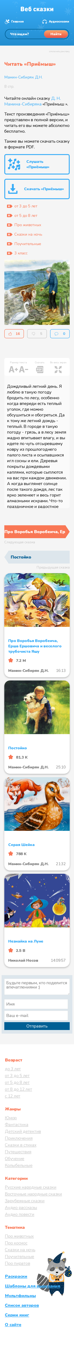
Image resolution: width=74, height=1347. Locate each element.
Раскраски (16, 1276)
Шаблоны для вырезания (32, 1286)
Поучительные (19, 1256)
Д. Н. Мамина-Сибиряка (32, 101)
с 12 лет (12, 1096)
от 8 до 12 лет (18, 1089)
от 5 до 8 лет (17, 1082)
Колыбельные (18, 1165)
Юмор (11, 1118)
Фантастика (16, 1124)
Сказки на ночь (20, 1250)
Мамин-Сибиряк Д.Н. (23, 77)
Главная (17, 21)
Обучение (14, 1158)
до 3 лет (13, 1069)
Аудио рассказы (21, 1207)
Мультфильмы (20, 1296)
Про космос (16, 1243)
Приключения (19, 1138)
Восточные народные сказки (33, 1194)
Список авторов (22, 1305)
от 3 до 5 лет (17, 1075)
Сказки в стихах (20, 1145)
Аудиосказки (59, 21)
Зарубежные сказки (25, 1201)
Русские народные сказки (30, 1187)
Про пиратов (17, 1263)
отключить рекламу (59, 51)
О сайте (13, 1325)
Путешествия (18, 1152)
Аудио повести (19, 1214)
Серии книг (17, 1315)
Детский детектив (23, 1131)
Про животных (19, 1236)
